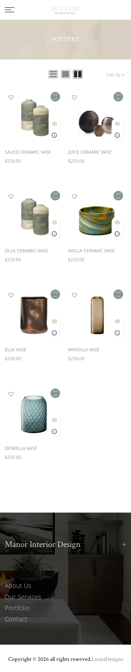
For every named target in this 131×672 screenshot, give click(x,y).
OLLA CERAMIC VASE (26, 251)
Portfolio (17, 608)
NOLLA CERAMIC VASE (91, 251)
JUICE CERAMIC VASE (90, 152)
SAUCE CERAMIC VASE (28, 152)
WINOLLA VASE (84, 349)
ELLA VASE (15, 349)
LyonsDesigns (107, 658)
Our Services (23, 596)
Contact (16, 619)
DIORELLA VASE (21, 448)
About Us (18, 585)
